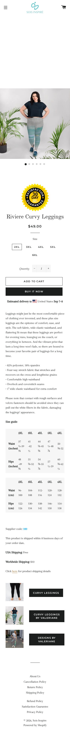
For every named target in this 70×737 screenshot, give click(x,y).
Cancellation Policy (35, 681)
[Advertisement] (35, 52)
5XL (53, 246)
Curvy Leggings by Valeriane (47, 616)
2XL (17, 246)
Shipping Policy (35, 692)
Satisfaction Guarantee (35, 706)
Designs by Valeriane (47, 639)
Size (35, 239)
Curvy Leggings (46, 592)
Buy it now (34, 291)
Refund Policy (35, 701)
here (14, 571)
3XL (29, 246)
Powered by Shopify (35, 725)
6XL (35, 254)
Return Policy (35, 687)
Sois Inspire (39, 720)
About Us (35, 676)
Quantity (24, 268)
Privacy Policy (35, 712)
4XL (41, 246)
